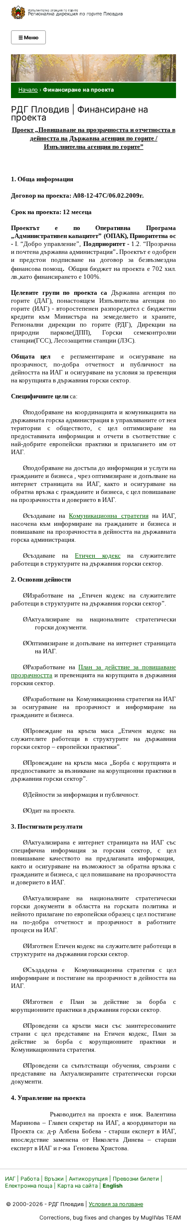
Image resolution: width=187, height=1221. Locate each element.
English (113, 1185)
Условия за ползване (116, 1204)
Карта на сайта (77, 1185)
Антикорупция (88, 1178)
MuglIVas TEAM (161, 1217)
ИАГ (10, 1178)
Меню (28, 37)
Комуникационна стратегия (108, 515)
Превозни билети (136, 1178)
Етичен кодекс (97, 555)
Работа (29, 1178)
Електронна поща (29, 1185)
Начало (28, 89)
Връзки (54, 1178)
